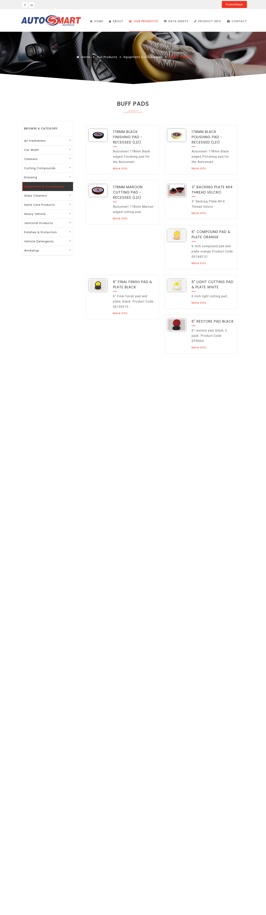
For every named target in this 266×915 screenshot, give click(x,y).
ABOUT (117, 21)
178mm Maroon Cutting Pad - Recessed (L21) (128, 192)
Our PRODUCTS (145, 21)
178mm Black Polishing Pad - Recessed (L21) (207, 137)
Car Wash (31, 150)
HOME (98, 21)
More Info (120, 168)
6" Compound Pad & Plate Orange (211, 234)
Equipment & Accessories (143, 57)
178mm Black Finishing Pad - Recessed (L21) (128, 137)
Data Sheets (177, 21)
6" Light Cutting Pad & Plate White (212, 284)
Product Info (209, 21)
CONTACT (239, 21)
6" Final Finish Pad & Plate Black (132, 284)
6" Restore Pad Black (213, 321)
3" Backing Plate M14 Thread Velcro (212, 190)
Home (86, 57)
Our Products (107, 57)
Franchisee (234, 4)
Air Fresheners (35, 141)
